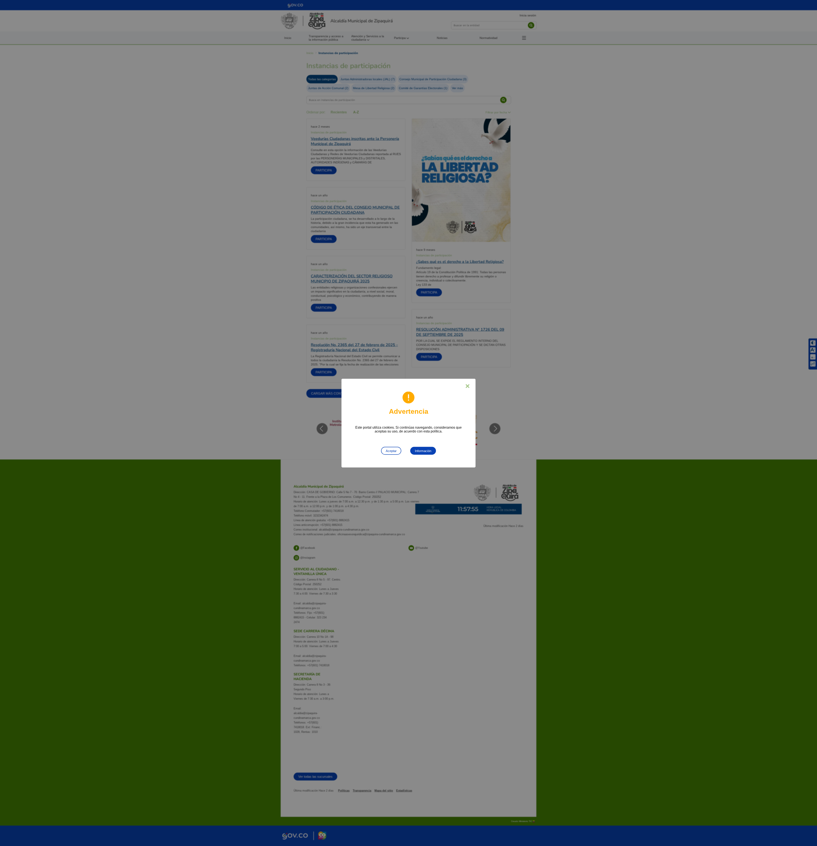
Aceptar (391, 450)
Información (423, 450)
